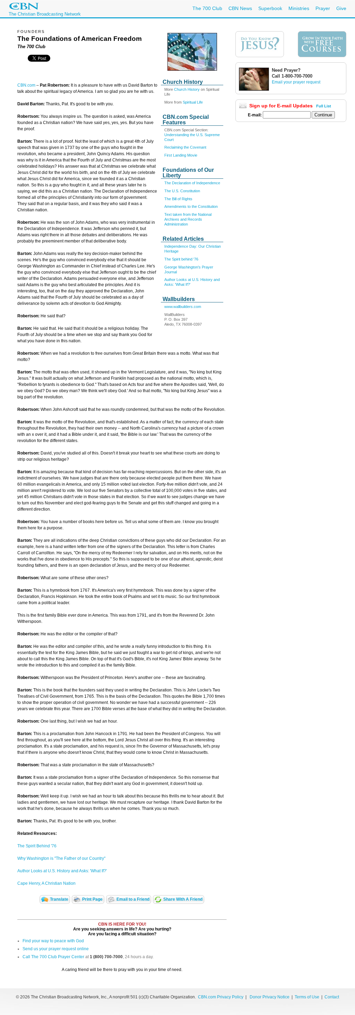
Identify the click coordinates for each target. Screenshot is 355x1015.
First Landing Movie (180, 155)
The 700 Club (207, 8)
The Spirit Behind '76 (37, 846)
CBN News (240, 8)
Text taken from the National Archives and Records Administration (187, 219)
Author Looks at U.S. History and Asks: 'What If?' (62, 870)
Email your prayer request (296, 82)
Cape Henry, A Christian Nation (46, 883)
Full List (323, 106)
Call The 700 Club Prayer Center (53, 956)
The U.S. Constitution (182, 191)
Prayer (322, 8)
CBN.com (26, 85)
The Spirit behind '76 (181, 259)
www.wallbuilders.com (182, 306)
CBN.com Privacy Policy (220, 997)
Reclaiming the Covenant (185, 147)
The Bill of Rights (178, 199)
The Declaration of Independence (192, 183)
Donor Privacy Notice (269, 997)
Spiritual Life (193, 102)
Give (341, 8)
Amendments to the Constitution (191, 206)
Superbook (270, 8)
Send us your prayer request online (56, 948)
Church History (187, 89)
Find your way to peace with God (53, 940)
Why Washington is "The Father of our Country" (61, 858)
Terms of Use (307, 997)
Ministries (298, 8)
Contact (331, 997)
